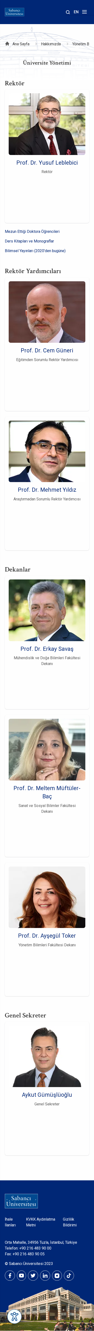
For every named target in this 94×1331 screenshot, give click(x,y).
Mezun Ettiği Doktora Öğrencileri (32, 231)
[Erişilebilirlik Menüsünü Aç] (14, 1316)
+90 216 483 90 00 (35, 1248)
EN (76, 12)
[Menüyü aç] (84, 13)
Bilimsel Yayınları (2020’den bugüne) (35, 251)
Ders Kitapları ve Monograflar (29, 241)
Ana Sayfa (21, 44)
